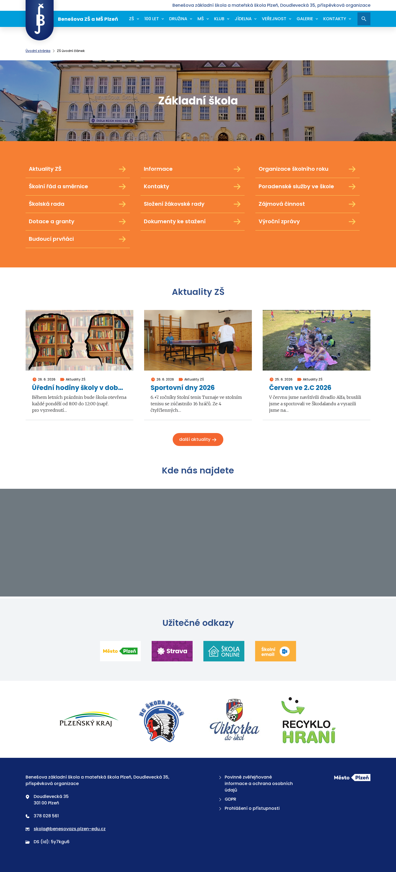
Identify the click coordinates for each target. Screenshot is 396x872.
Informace (158, 169)
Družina (178, 19)
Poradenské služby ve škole (296, 186)
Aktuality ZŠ (45, 169)
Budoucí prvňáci (51, 239)
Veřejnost (274, 19)
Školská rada (46, 204)
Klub (219, 19)
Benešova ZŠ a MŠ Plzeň (88, 19)
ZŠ (131, 19)
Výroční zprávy (279, 221)
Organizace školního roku (293, 169)
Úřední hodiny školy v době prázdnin (79, 388)
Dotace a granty (51, 221)
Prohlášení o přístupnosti (252, 808)
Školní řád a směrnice (58, 186)
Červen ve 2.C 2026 (300, 388)
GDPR (230, 799)
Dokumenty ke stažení (175, 221)
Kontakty (334, 19)
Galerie (305, 19)
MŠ (200, 19)
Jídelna (243, 19)
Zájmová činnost (282, 204)
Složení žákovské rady (174, 204)
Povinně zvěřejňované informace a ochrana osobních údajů (259, 783)
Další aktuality (195, 439)
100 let (151, 19)
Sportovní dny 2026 (183, 388)
